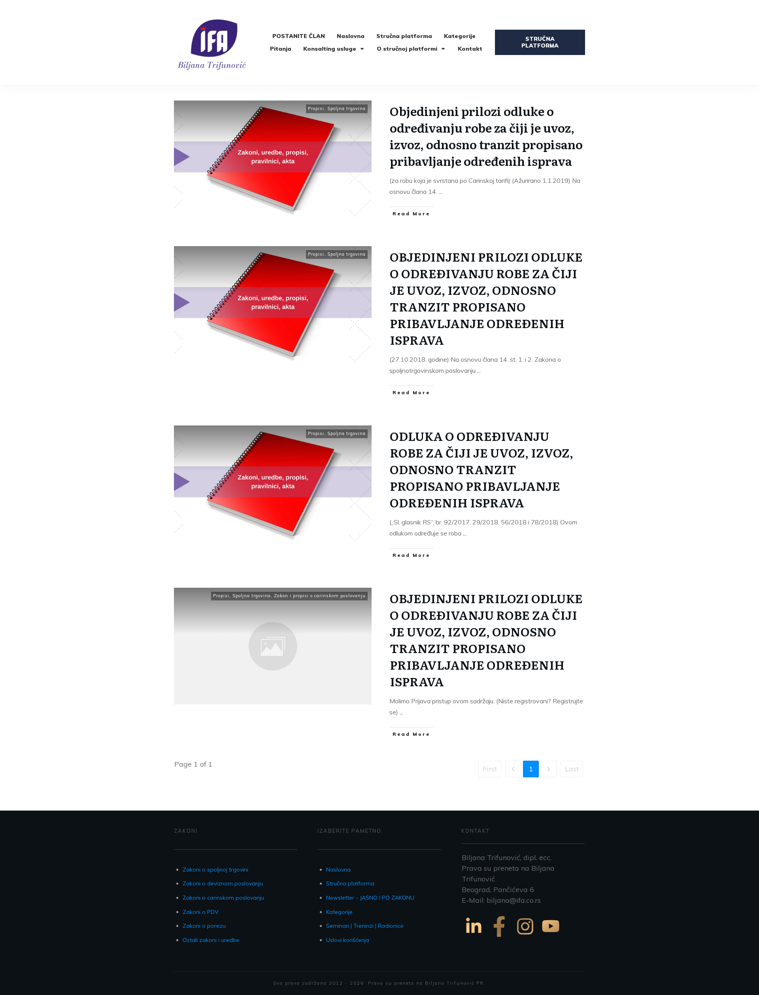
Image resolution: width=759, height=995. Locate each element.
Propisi (316, 108)
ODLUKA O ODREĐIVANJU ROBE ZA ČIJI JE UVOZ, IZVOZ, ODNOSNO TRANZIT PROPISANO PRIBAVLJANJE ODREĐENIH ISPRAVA (481, 469)
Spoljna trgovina (346, 108)
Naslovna (338, 869)
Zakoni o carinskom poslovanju (223, 897)
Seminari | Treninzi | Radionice (365, 925)
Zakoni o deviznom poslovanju (223, 883)
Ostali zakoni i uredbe (211, 940)
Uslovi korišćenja (347, 940)
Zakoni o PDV (201, 911)
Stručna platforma (350, 883)
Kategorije (339, 911)
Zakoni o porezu (204, 925)
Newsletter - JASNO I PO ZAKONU (370, 897)
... (440, 192)
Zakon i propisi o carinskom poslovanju (320, 595)
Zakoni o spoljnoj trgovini (215, 869)
